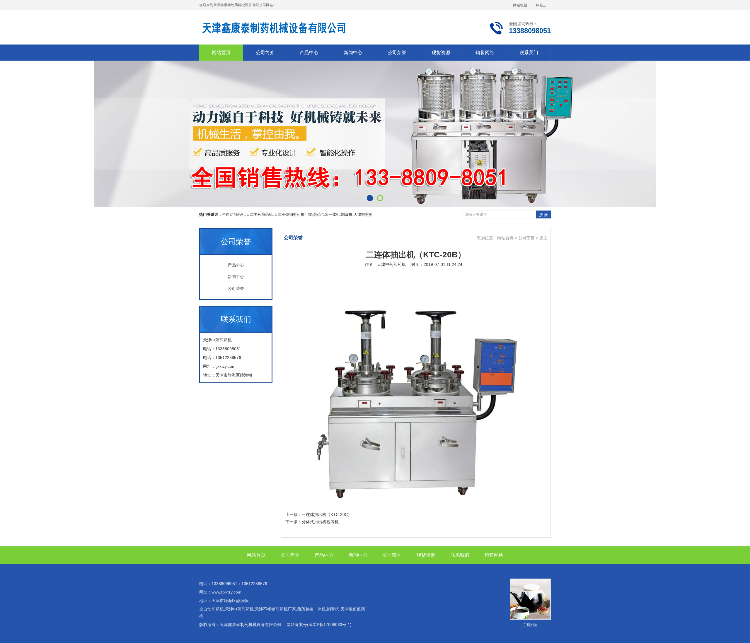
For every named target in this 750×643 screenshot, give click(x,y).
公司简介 (265, 52)
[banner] (375, 134)
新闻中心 (353, 52)
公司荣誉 (397, 52)
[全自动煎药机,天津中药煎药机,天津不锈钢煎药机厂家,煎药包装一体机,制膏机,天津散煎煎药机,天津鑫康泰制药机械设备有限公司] (274, 28)
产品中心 (309, 52)
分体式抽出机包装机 (320, 521)
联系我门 (528, 52)
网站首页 (221, 52)
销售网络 (484, 52)
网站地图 (520, 5)
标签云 (541, 5)
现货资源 (441, 52)
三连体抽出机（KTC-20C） (327, 514)
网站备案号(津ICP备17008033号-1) (319, 624)
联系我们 (460, 555)
